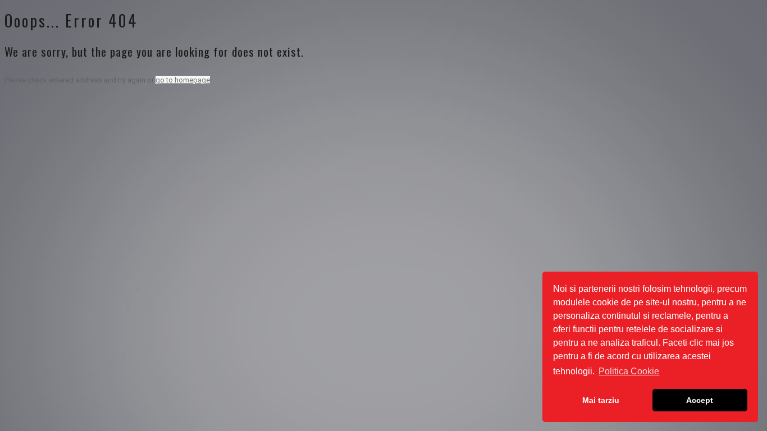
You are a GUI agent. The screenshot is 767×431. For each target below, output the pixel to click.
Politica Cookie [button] (629, 371)
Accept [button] (699, 400)
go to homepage (183, 80)
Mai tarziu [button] (600, 400)
